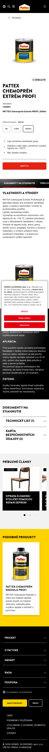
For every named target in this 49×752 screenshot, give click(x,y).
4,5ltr (16, 129)
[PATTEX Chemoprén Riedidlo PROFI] (21, 578)
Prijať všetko (24, 318)
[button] (24, 421)
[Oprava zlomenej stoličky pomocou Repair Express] (21, 489)
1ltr (6, 129)
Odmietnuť (24, 325)
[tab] (24, 515)
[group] (24, 51)
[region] (24, 306)
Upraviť (24, 311)
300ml (28, 129)
